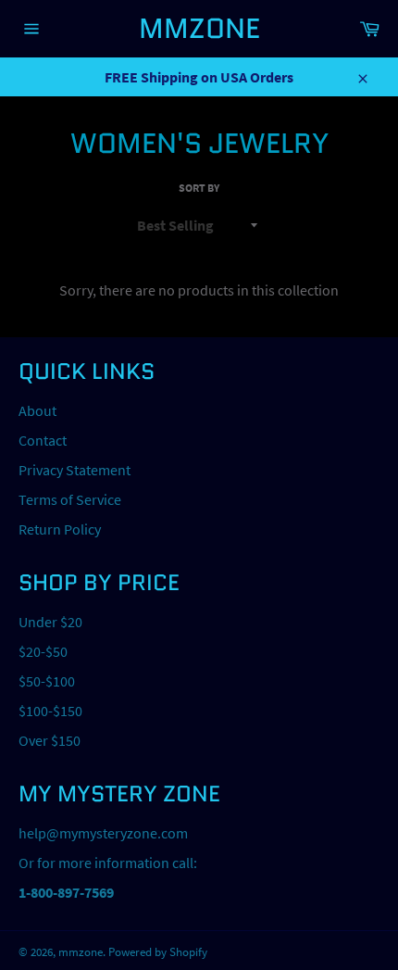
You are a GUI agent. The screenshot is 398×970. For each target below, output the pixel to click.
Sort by (199, 188)
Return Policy (60, 529)
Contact (43, 440)
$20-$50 (43, 651)
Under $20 (50, 621)
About (37, 410)
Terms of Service (70, 499)
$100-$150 (50, 710)
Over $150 (50, 740)
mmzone (199, 28)
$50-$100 (47, 681)
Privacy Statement (75, 469)
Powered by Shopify (157, 951)
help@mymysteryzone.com (103, 833)
